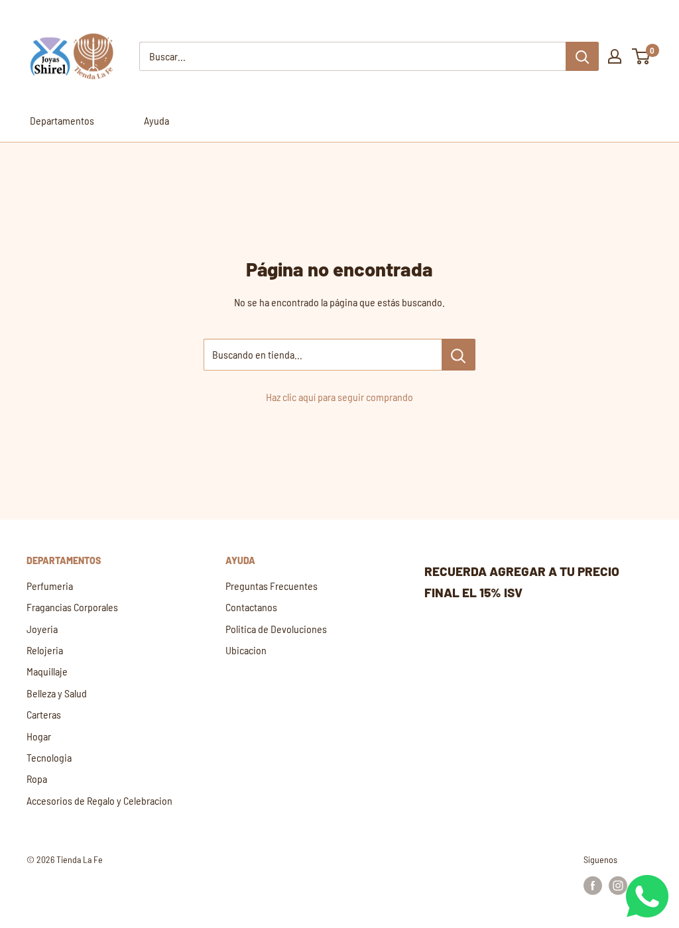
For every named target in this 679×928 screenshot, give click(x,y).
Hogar (39, 736)
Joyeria (42, 628)
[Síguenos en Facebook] (593, 885)
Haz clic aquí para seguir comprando (339, 396)
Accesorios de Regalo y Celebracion (99, 800)
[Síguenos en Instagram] (618, 885)
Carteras (44, 714)
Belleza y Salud (57, 693)
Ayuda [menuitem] (156, 120)
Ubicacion (246, 650)
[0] (641, 56)
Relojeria (45, 650)
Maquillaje (47, 671)
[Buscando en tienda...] (458, 355)
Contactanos (251, 607)
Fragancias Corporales (72, 607)
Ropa (37, 778)
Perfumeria (50, 585)
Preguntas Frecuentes (271, 585)
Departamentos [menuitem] (62, 120)
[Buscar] (582, 56)
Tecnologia (49, 757)
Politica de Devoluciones (276, 628)
